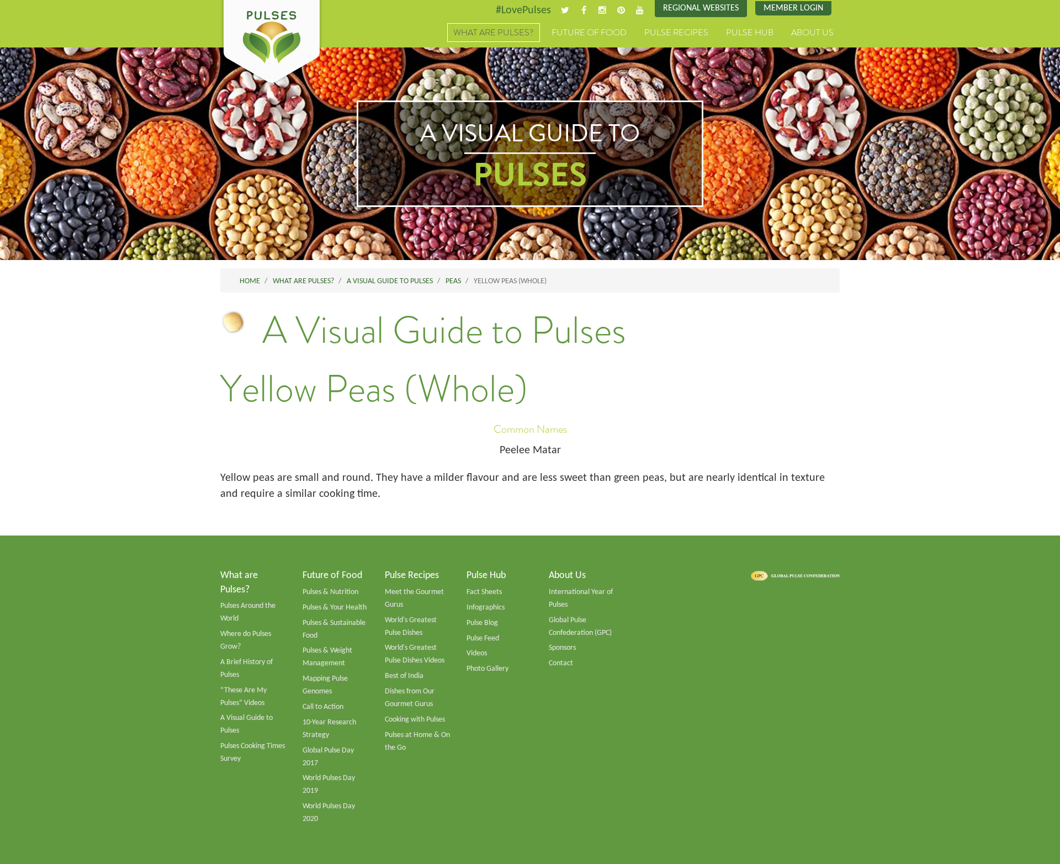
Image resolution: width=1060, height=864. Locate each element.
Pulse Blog (482, 623)
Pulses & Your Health (335, 607)
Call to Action (323, 707)
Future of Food (589, 32)
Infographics (486, 607)
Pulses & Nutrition (330, 592)
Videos (477, 653)
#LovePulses (523, 10)
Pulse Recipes (676, 32)
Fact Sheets (484, 592)
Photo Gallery (487, 669)
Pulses (271, 43)
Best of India (404, 676)
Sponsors (562, 648)
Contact (561, 663)
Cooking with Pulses (415, 719)
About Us (812, 32)
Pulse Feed (483, 638)
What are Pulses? (493, 32)
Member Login (793, 8)
